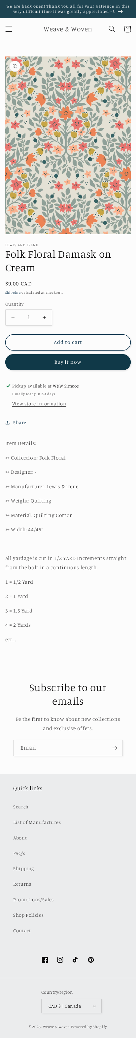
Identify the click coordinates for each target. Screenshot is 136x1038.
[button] (8, 29)
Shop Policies (28, 915)
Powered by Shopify (89, 1026)
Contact (22, 930)
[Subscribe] (114, 748)
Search (21, 806)
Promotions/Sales (33, 899)
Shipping (13, 292)
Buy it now (68, 362)
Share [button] (19, 422)
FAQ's (19, 853)
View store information (39, 403)
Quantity (14, 304)
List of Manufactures (37, 822)
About (20, 837)
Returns (22, 884)
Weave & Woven (56, 1026)
